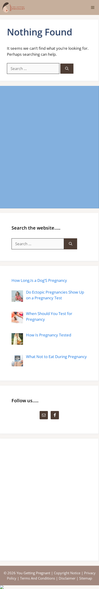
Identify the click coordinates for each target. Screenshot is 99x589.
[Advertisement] (49, 146)
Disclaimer (67, 578)
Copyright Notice (67, 573)
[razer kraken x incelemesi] (49, 587)
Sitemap (85, 578)
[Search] (66, 69)
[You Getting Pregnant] (13, 7)
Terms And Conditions (37, 578)
